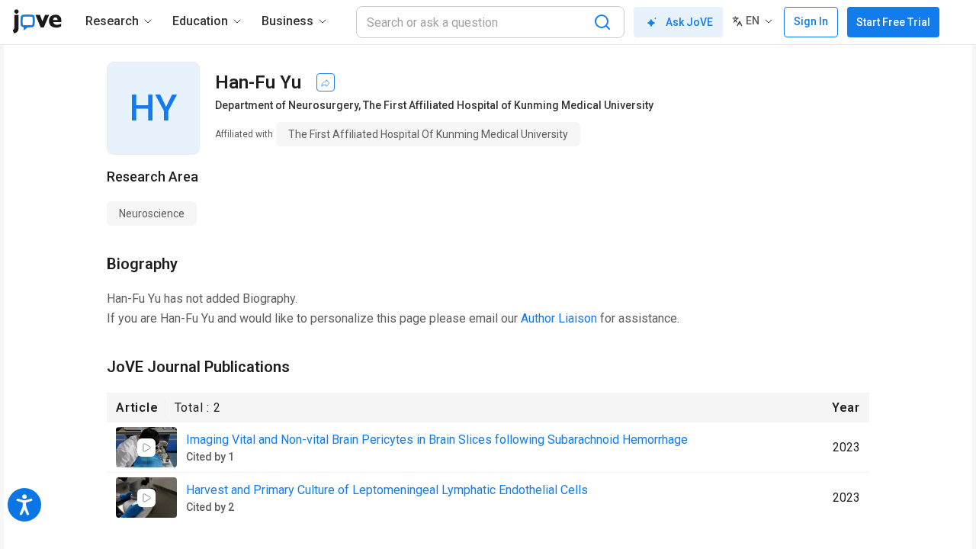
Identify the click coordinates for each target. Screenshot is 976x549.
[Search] (602, 22)
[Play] (146, 447)
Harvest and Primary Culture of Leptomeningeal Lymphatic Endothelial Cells (387, 490)
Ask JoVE (689, 22)
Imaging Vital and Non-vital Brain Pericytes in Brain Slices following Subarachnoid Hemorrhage (437, 439)
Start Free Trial (893, 22)
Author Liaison (559, 318)
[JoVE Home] (37, 21)
